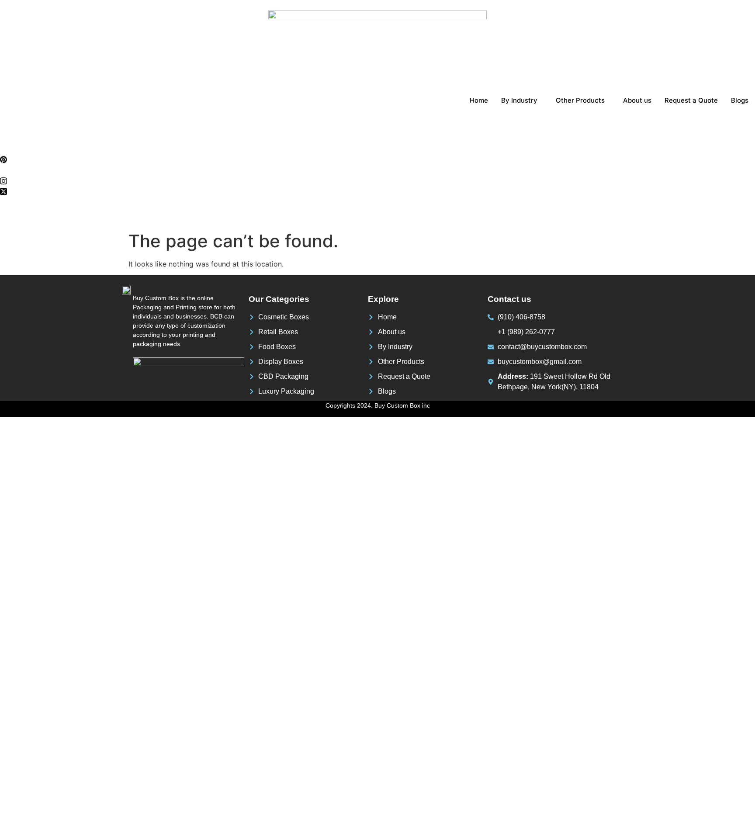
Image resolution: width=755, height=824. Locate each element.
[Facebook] (377, 148)
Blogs (739, 100)
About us (637, 100)
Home (479, 100)
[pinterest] (377, 159)
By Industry (519, 100)
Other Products (580, 100)
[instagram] (377, 180)
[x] (377, 190)
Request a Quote (691, 100)
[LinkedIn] (377, 169)
